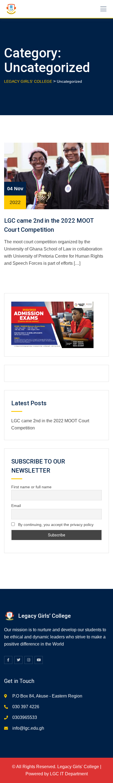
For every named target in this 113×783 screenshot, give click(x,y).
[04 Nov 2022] (56, 175)
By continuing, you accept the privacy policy (55, 524)
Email (16, 505)
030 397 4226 (25, 706)
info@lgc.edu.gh (28, 728)
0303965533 (24, 717)
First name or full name (31, 487)
